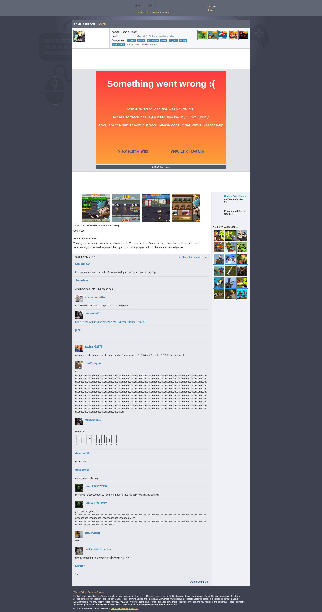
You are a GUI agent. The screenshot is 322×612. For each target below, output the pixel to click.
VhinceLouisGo (95, 297)
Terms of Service (96, 592)
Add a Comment (199, 581)
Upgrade (173, 40)
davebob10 (82, 453)
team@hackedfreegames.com (124, 608)
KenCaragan (93, 363)
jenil (78, 330)
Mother (80, 565)
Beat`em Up (153, 40)
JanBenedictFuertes (98, 549)
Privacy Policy (79, 592)
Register (212, 10)
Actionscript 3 (118, 44)
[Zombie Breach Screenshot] (96, 221)
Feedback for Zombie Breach (193, 257)
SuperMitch (82, 263)
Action (163, 40)
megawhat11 (93, 313)
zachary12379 (93, 346)
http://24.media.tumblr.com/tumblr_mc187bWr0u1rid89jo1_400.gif (110, 322)
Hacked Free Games (235, 196)
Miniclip (183, 40)
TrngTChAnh (93, 532)
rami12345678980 (96, 486)
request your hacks (161, 12)
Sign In (211, 6)
